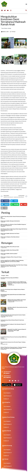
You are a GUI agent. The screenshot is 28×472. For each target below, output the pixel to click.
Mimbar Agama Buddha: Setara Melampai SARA (10, 250)
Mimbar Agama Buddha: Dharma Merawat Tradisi (10, 246)
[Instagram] (10, 10)
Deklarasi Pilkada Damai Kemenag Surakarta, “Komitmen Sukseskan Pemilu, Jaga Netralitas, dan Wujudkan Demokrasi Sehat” (13, 348)
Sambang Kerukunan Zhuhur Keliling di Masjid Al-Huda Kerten (12, 320)
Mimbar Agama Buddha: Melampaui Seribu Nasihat (10, 221)
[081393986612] (2, 376)
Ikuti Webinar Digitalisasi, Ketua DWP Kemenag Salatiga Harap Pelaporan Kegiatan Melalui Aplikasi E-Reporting (17, 282)
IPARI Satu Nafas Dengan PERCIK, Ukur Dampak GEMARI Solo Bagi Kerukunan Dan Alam (17, 300)
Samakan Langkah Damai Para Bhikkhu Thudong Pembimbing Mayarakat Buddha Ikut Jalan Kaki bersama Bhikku (12, 261)
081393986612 (7, 375)
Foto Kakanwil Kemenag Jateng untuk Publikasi (9, 277)
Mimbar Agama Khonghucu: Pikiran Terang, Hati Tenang (11, 257)
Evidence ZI (6, 398)
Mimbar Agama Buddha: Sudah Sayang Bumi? (9, 253)
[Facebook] (2, 10)
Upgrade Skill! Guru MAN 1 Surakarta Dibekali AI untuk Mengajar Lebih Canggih (17, 330)
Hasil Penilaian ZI (8, 396)
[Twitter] (5, 10)
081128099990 (7, 371)
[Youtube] (8, 10)
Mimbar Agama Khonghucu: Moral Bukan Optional (10, 236)
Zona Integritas (7, 393)
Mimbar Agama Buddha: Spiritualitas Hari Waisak (10, 233)
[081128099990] (2, 371)
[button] (26, 4)
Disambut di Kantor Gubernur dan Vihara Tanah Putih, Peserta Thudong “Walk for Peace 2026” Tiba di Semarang (14, 265)
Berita (7, 275)
